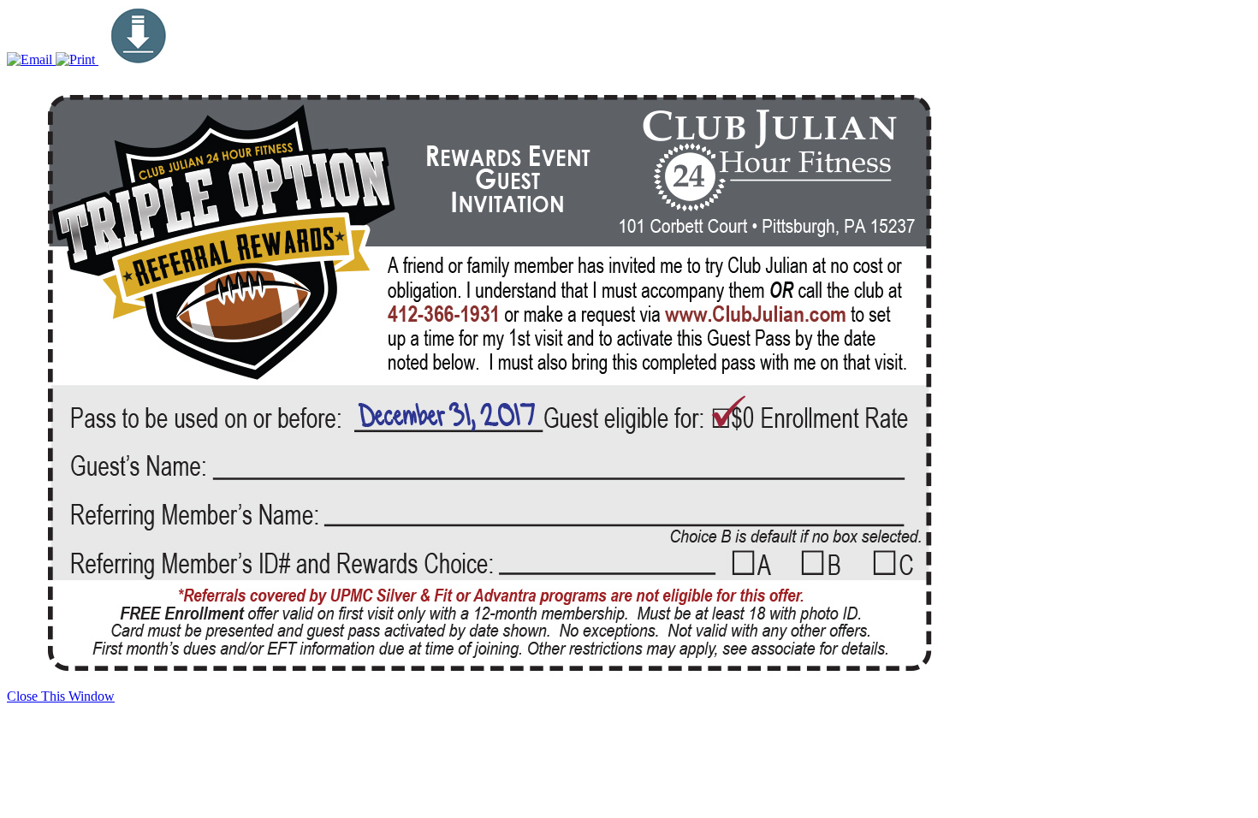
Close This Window (61, 696)
